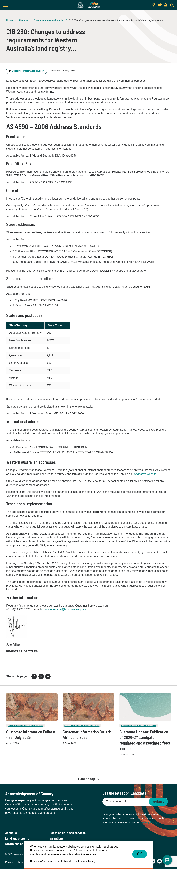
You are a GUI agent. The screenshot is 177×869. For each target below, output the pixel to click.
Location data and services (67, 833)
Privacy (9, 862)
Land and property (17, 838)
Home (9, 20)
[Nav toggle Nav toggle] (28, 5)
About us (23, 20)
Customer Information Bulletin (28, 70)
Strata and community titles (23, 844)
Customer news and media (48, 20)
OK (139, 853)
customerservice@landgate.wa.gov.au (64, 609)
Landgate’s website (144, 474)
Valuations (56, 838)
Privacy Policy (149, 822)
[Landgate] (88, 5)
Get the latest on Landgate (124, 793)
